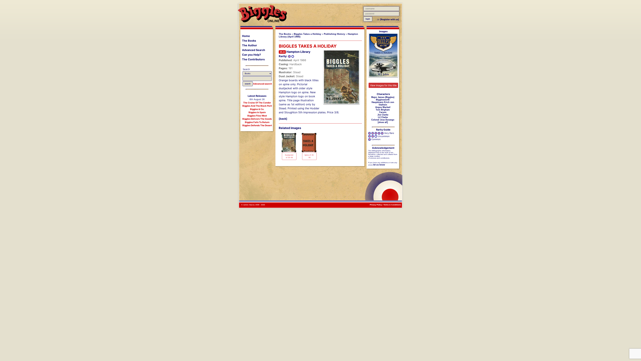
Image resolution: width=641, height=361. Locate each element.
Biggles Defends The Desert (257, 125)
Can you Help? (251, 54)
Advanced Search (253, 50)
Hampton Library (298, 51)
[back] (283, 118)
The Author (249, 45)
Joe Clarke (382, 114)
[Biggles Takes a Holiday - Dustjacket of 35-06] (289, 142)
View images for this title (383, 85)
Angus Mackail (382, 107)
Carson (382, 112)
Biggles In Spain (257, 112)
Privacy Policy (376, 205)
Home (246, 36)
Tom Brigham (383, 109)
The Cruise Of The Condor (257, 102)
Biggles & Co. (257, 109)
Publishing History (334, 34)
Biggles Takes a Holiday (307, 34)
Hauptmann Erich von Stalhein (383, 103)
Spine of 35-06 (309, 156)
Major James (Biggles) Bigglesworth (382, 98)
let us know (379, 164)
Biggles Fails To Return (257, 122)
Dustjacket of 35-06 (289, 156)
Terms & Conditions (392, 205)
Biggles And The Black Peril (257, 105)
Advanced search (262, 83)
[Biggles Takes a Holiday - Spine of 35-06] (309, 142)
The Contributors (253, 59)
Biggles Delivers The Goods (257, 118)
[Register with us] (389, 19)
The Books (249, 40)
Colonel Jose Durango (382, 119)
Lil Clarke (383, 117)
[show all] (383, 122)
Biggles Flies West (257, 115)
